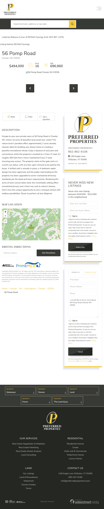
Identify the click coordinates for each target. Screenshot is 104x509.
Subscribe (80, 247)
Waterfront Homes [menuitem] (75, 454)
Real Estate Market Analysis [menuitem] (28, 451)
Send (80, 351)
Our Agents (82, 164)
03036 (51, 288)
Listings (13, 288)
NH (20, 288)
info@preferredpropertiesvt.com (75, 481)
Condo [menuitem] (75, 447)
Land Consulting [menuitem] (28, 454)
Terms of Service (83, 361)
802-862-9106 (78, 152)
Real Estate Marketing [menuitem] (29, 447)
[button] (72, 24)
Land (72, 392)
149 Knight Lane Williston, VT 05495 (75, 473)
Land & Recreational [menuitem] (28, 477)
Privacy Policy (72, 361)
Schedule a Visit (90, 272)
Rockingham (30, 288)
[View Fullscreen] (5, 221)
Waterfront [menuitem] (29, 481)
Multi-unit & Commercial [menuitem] (75, 451)
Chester (41, 288)
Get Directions (48, 252)
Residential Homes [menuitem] (75, 443)
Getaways (11, 392)
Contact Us (72, 164)
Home (4, 288)
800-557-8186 (75, 477)
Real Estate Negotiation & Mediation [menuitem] (28, 443)
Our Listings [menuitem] (28, 473)
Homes (41, 392)
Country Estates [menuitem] (28, 484)
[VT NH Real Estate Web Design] (84, 501)
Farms (25, 401)
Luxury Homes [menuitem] (75, 458)
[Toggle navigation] (99, 8)
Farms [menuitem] (28, 488)
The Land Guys (61, 401)
